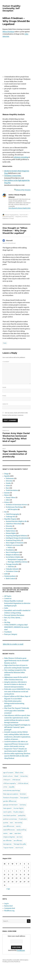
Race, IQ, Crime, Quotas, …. (13, 617)
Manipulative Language (16, 559)
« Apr (8, 889)
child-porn (6, 780)
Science (6, 502)
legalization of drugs (8, 218)
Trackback (8, 632)
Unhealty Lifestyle (12, 569)
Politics (10, 547)
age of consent (8, 772)
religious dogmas (9, 837)
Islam (8, 485)
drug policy (18, 216)
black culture (8, 776)
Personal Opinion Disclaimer (14, 615)
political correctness (10, 819)
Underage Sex (10, 516)
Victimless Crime (12, 571)
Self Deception (13, 509)
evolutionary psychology (11, 790)
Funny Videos (10, 497)
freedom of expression (10, 797)
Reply (4, 343)
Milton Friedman (8, 31)
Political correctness (13, 545)
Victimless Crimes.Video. (12, 175)
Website (5, 404)
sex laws (19, 837)
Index (6, 608)
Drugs (6, 473)
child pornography (9, 783)
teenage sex (7, 844)
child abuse (16, 780)
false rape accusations (10, 794)
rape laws (17, 833)
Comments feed (9, 908)
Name (4, 387)
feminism (23, 794)
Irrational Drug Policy (8, 216)
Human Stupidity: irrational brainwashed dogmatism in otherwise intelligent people (17, 603)
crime (5, 787)
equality (11, 787)
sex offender (7, 840)
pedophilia (21, 815)
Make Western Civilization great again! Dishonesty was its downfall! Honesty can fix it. (16, 660)
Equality (7, 476)
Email (4, 395)
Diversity (9, 481)
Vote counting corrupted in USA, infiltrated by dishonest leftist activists (15, 672)
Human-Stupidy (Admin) (11, 214)
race (11, 822)
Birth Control (10, 578)
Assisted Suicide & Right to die (16, 521)
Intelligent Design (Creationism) (17, 538)
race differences (8, 826)
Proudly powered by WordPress (11, 961)
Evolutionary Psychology (14, 507)
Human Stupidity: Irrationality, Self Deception (12, 8)
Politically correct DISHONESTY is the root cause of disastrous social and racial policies (17, 691)
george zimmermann (10, 805)
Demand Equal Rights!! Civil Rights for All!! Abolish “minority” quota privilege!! (17, 727)
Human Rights (11, 533)
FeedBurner (21, 950)
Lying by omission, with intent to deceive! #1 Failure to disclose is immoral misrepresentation (15, 684)
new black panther (9, 815)
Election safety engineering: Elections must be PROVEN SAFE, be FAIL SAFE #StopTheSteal (17, 756)
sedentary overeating (21, 157)
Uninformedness (10, 576)
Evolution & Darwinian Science (16, 504)
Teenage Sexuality (12, 564)
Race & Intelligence (12, 552)
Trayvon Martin (8, 847)
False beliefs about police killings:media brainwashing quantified (14, 703)
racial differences (9, 830)
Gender (8, 483)
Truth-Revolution (12, 490)
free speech (24, 797)
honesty (7, 493)
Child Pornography (12, 514)
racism (5, 833)
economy (24, 216)
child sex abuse (23, 783)
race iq (18, 826)
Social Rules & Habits (13, 557)
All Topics (7, 596)
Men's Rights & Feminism (14, 543)
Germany (23, 805)
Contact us (7, 598)
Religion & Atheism (12, 555)
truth (6, 574)
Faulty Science (11, 531)
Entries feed (8, 906)
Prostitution (10, 550)
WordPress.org (9, 910)
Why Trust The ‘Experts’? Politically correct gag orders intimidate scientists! (16, 710)
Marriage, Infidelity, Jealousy (17, 562)
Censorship (24, 776)
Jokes (8, 500)
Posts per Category (10, 634)
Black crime (19, 772)
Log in (6, 903)
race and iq (18, 822)
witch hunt (19, 847)
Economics (10, 528)
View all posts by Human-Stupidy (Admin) (20, 208)
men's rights (7, 812)
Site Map (7, 622)
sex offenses (18, 840)
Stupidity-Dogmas (10, 519)
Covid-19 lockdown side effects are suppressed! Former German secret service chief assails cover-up (16, 744)
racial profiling (21, 830)
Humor (6, 495)
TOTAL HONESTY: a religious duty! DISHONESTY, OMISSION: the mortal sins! (16, 627)
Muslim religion (18, 812)
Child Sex (11, 566)
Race (7, 488)
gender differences (9, 801)
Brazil (16, 776)
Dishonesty (10, 478)
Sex (5, 512)
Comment (6, 361)
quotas (5, 822)
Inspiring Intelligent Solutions (16, 535)
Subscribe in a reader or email (13, 644)
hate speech (7, 808)
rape (10, 833)
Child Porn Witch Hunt (13, 524)
